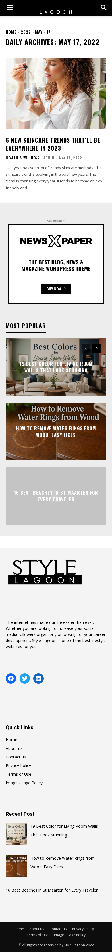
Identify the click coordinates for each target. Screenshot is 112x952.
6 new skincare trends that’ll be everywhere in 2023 (53, 144)
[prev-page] (86, 348)
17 (49, 32)
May (39, 32)
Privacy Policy (18, 765)
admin (48, 157)
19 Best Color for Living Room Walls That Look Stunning (56, 367)
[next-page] (96, 348)
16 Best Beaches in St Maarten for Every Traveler (56, 495)
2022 (26, 32)
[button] (10, 8)
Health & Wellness (23, 158)
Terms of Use (18, 774)
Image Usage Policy (24, 782)
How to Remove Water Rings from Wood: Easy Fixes (56, 431)
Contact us (16, 757)
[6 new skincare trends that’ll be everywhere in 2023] (56, 93)
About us (14, 748)
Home (11, 32)
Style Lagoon (44, 640)
